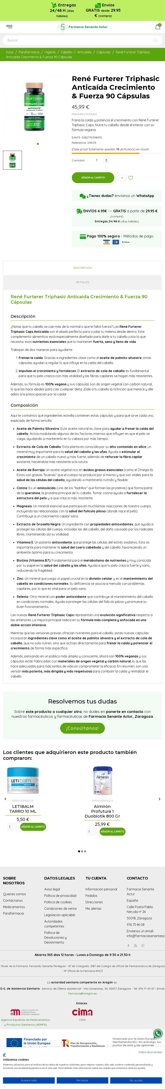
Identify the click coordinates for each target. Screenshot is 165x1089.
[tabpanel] (34, 106)
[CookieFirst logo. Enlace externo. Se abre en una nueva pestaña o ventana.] (4, 1055)
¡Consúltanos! (82, 728)
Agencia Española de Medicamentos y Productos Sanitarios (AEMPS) (25, 1022)
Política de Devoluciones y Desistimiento (55, 937)
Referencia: (79, 142)
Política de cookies (58, 902)
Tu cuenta (96, 878)
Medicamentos (14, 907)
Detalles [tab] (82, 282)
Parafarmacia (13, 913)
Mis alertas (93, 908)
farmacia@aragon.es (82, 993)
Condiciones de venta (60, 908)
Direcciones (94, 902)
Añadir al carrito (93, 177)
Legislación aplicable (59, 915)
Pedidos (91, 896)
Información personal (101, 889)
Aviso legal (52, 889)
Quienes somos (14, 894)
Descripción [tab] (82, 268)
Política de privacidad (60, 896)
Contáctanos (13, 900)
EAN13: (76, 137)
